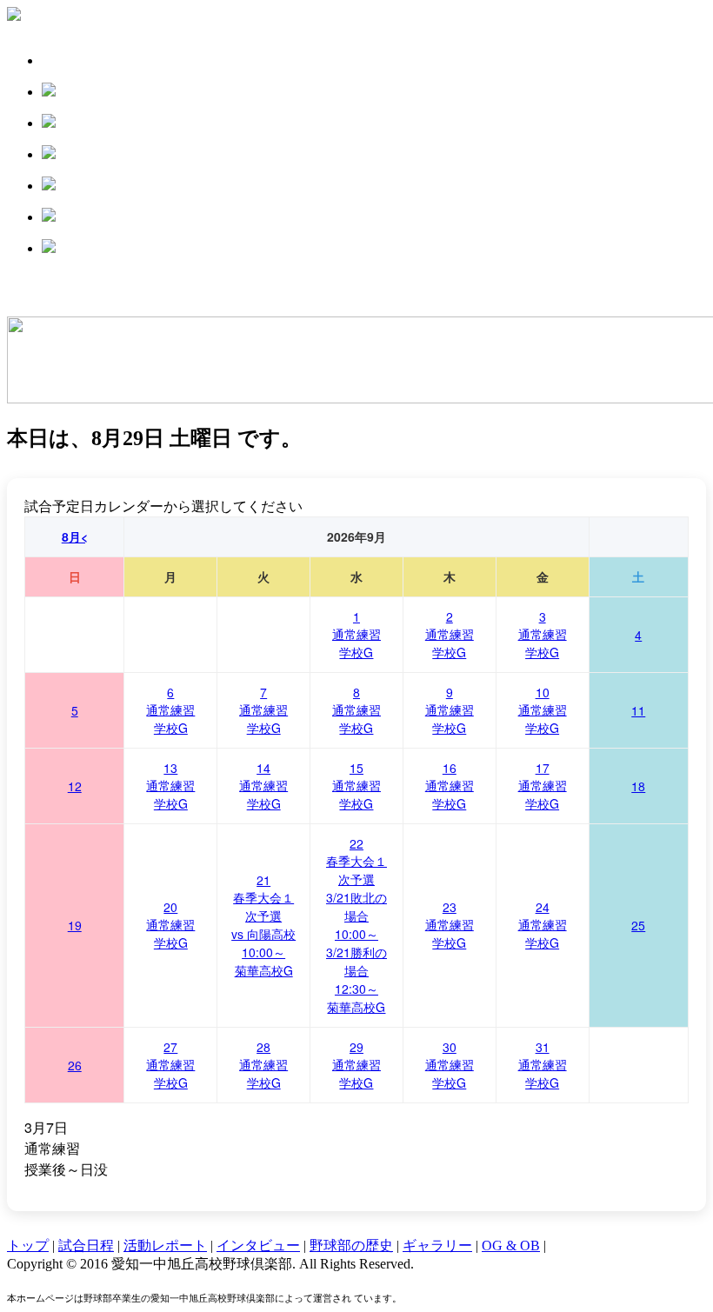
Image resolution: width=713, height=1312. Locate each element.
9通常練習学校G (449, 709)
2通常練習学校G (449, 634)
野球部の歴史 (351, 1245)
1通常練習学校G (356, 634)
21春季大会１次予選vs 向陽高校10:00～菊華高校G (263, 925)
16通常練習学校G (449, 785)
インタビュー (258, 1245)
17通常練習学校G (542, 785)
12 (75, 786)
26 (75, 1065)
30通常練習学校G (449, 1064)
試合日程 (86, 1245)
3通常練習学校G (542, 634)
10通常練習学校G (542, 709)
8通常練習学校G (356, 709)
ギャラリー (437, 1245)
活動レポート (165, 1245)
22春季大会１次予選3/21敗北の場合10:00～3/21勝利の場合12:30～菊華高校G (356, 925)
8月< (75, 536)
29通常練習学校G (356, 1064)
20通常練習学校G (170, 924)
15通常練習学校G (356, 785)
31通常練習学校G (542, 1064)
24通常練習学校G (542, 924)
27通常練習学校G (170, 1064)
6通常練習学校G (170, 709)
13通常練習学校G (170, 785)
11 (638, 710)
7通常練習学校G (263, 709)
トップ (28, 1245)
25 (638, 925)
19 (75, 925)
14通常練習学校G (263, 785)
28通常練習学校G (263, 1064)
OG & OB (511, 1245)
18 (638, 786)
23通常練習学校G (449, 924)
